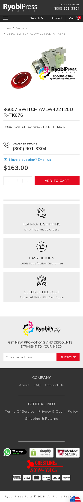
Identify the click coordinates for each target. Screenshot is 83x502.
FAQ (37, 385)
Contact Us (54, 385)
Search (35, 18)
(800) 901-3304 (66, 8)
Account (56, 18)
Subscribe (68, 357)
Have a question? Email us (30, 160)
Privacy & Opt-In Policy (58, 411)
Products (21, 28)
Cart (74, 18)
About (24, 385)
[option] (41, 66)
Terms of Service (19, 411)
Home (7, 28)
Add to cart (57, 181)
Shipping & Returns (41, 418)
